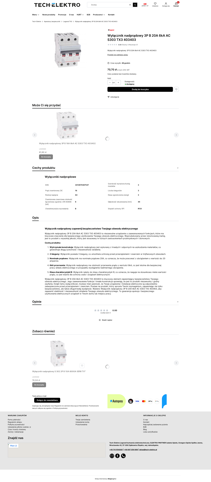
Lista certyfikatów (150, 432)
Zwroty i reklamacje (15, 432)
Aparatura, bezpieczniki (52, 21)
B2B (144, 427)
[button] (135, 5)
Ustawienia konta (82, 422)
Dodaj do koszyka (140, 89)
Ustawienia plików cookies (18, 427)
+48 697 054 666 (131, 450)
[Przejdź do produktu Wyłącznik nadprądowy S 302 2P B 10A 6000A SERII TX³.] (58, 353)
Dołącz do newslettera (47, 400)
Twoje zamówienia (83, 420)
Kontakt (146, 422)
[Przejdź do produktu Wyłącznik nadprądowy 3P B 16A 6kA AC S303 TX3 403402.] (67, 126)
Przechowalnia (81, 424)
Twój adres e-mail (39, 396)
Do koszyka (46, 157)
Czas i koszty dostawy (17, 429)
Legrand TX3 (67, 21)
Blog (145, 429)
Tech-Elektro (36, 21)
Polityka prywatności (16, 424)
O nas (145, 420)
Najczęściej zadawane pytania (155, 424)
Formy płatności (14, 420)
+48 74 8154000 (116, 450)
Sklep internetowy (105, 479)
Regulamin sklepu (15, 422)
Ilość (109, 78)
